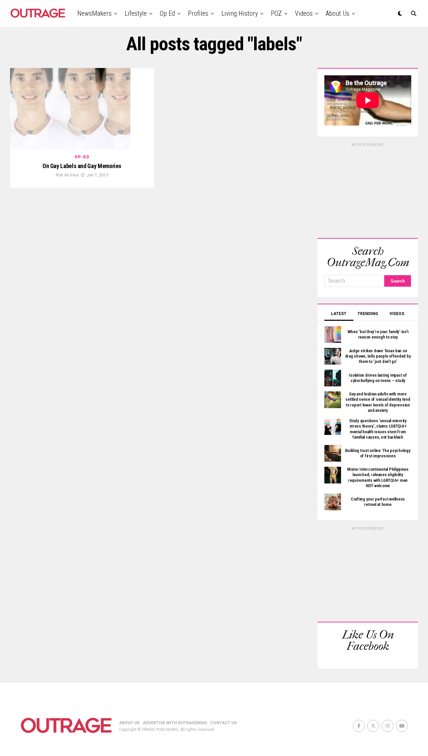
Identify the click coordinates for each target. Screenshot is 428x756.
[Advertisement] (368, 189)
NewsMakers (94, 13)
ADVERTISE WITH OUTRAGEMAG (175, 723)
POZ (276, 13)
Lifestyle (136, 13)
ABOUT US (129, 723)
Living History (239, 13)
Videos (304, 13)
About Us (337, 13)
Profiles (198, 13)
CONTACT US (223, 723)
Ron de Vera (67, 175)
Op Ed (167, 13)
